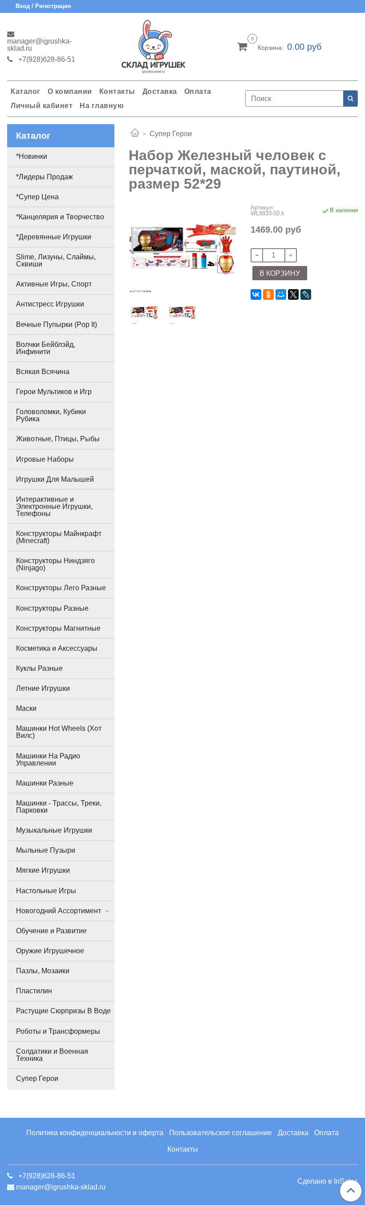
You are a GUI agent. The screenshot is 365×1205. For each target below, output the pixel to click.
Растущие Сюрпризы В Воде (63, 1011)
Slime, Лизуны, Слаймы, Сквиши (56, 260)
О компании (70, 91)
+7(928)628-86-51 (45, 59)
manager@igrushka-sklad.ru (39, 44)
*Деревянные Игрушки (53, 237)
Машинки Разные (44, 783)
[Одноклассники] (268, 294)
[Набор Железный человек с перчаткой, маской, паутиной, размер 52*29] (182, 249)
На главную (102, 105)
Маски (26, 708)
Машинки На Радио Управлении (48, 759)
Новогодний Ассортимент (58, 911)
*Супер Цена (37, 197)
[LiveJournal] (305, 294)
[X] (293, 294)
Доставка (159, 91)
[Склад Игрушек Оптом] (153, 45)
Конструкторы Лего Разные (61, 588)
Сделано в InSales (327, 1181)
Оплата (197, 91)
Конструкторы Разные (52, 608)
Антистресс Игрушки (50, 304)
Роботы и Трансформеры (58, 1031)
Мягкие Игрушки (43, 870)
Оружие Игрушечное (50, 951)
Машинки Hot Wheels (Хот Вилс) (58, 732)
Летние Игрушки (43, 688)
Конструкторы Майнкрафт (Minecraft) (58, 537)
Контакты (117, 91)
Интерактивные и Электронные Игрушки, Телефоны (54, 506)
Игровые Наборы (45, 459)
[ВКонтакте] (256, 294)
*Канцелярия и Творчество (60, 217)
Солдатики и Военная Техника (52, 1055)
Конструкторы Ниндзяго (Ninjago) (55, 564)
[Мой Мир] (281, 294)
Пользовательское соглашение (220, 1132)
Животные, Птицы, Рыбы (58, 439)
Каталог (26, 91)
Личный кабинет (42, 105)
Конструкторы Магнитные (58, 628)
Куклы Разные (39, 668)
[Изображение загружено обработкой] (182, 312)
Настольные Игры (46, 891)
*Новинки (31, 156)
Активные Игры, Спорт (54, 284)
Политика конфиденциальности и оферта (94, 1132)
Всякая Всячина (42, 371)
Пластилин (34, 991)
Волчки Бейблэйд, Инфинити (45, 348)
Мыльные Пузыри (45, 850)
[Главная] (134, 133)
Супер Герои (171, 133)
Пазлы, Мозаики (42, 971)
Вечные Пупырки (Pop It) (56, 324)
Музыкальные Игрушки (54, 830)
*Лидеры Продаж (44, 177)
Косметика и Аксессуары (56, 648)
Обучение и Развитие (51, 931)
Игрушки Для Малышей (55, 479)
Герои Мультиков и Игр (54, 391)
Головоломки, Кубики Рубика (51, 415)
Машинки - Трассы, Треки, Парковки (58, 806)
